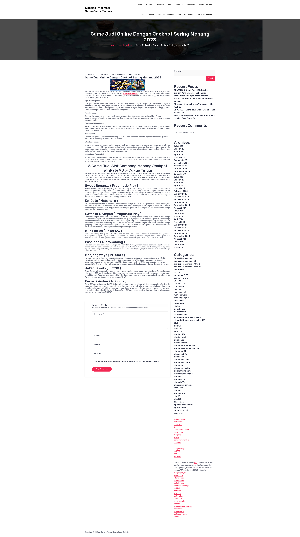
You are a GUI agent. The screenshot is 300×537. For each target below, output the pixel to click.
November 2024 (181, 199)
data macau (178, 432)
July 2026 (178, 146)
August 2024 (180, 208)
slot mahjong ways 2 (183, 374)
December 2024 (181, 197)
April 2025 (178, 185)
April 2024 (179, 219)
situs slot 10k (180, 312)
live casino (179, 286)
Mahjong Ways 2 (147, 14)
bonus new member (181, 430)
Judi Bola (160, 5)
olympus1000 (180, 303)
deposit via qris (181, 278)
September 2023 (182, 236)
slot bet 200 (179, 334)
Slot (170, 5)
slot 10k (177, 326)
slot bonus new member (185, 345)
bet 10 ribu (178, 491)
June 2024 (179, 214)
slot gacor (179, 365)
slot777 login (179, 481)
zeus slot (178, 413)
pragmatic (178, 424)
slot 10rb (178, 329)
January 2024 (180, 225)
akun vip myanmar (130, 94)
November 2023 (181, 230)
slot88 (177, 396)
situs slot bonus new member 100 (189, 320)
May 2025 (178, 183)
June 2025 (179, 180)
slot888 (178, 399)
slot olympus (179, 483)
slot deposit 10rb (182, 362)
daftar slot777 (181, 275)
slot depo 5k (180, 357)
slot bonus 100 (181, 343)
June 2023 (179, 244)
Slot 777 (178, 331)
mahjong (178, 289)
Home (139, 5)
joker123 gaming (205, 14)
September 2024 (182, 205)
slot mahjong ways (182, 371)
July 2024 (178, 211)
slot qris (178, 376)
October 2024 (180, 202)
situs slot (177, 456)
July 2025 (178, 177)
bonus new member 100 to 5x (187, 267)
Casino (149, 5)
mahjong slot (180, 292)
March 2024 (179, 222)
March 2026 (179, 157)
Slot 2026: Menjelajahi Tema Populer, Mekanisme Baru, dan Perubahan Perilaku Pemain (193, 98)
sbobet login (178, 475)
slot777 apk (179, 393)
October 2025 (180, 168)
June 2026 (179, 149)
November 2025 (181, 166)
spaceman (179, 402)
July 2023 (178, 242)
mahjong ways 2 (181, 298)
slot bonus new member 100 (187, 348)
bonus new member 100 (185, 261)
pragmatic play (180, 501)
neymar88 (179, 300)
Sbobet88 (191, 5)
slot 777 (177, 451)
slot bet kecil (180, 337)
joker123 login (179, 478)
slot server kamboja (183, 385)
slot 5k (176, 437)
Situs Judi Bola (205, 5)
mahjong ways (180, 295)
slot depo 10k (180, 351)
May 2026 (178, 152)
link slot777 (179, 284)
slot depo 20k (180, 354)
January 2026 (180, 160)
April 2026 (179, 154)
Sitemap (179, 5)
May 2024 (178, 216)
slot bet (177, 488)
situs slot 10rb (180, 314)
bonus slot (179, 269)
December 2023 (181, 228)
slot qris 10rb (180, 382)
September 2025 (182, 171)
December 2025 (181, 163)
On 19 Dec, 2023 (91, 75)
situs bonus (179, 309)
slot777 (177, 390)
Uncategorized (125, 45)
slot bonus (179, 340)
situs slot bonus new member (187, 317)
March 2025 (179, 188)
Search (178, 71)
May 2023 (178, 247)
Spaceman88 (180, 407)
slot (195, 462)
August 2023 (180, 239)
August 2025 (180, 174)
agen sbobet (179, 509)
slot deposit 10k (181, 360)
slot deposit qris (180, 419)
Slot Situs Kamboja (166, 14)
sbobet (177, 306)
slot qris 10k (179, 379)
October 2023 (180, 233)
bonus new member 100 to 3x (187, 264)
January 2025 (180, 194)
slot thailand (179, 496)
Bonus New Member (183, 258)
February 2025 (181, 191)
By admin (104, 75)
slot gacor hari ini (182, 368)
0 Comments (136, 75)
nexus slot (178, 499)
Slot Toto (178, 388)
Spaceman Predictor (183, 405)
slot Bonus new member (183, 506)
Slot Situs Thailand (186, 14)
